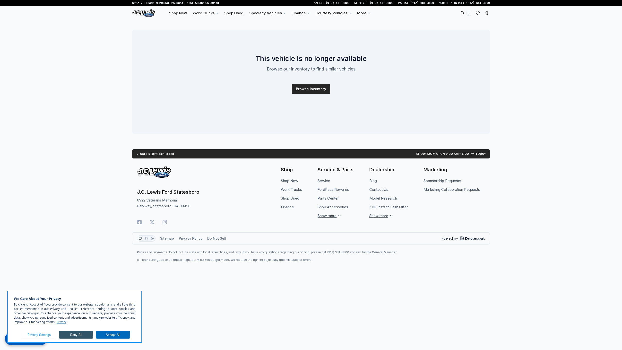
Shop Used (290, 198)
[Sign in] (486, 13)
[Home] (143, 13)
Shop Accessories (333, 207)
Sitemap (167, 238)
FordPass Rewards (333, 189)
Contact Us (378, 189)
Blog (373, 180)
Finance (287, 207)
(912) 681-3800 (337, 3)
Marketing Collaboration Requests (451, 189)
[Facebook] (139, 222)
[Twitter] (152, 222)
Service (324, 180)
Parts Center (328, 198)
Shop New (289, 180)
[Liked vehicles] (478, 13)
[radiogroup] (146, 238)
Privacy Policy (190, 238)
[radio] (140, 238)
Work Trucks (291, 189)
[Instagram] (164, 222)
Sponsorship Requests (442, 180)
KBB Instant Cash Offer (388, 207)
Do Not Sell (216, 238)
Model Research (383, 198)
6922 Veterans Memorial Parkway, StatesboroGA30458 (175, 3)
